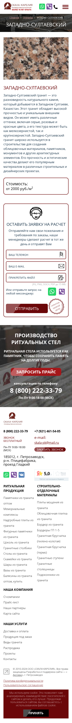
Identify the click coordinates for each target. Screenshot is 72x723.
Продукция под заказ (17, 637)
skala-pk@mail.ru (46, 442)
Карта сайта (11, 613)
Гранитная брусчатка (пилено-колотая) (51, 538)
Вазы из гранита (14, 570)
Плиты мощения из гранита (50, 505)
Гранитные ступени (50, 558)
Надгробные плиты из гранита (18, 522)
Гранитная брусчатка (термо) (51, 549)
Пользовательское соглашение (23, 685)
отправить (27, 308)
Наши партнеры (14, 608)
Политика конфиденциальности (23, 680)
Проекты (9, 653)
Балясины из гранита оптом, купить (17, 578)
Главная (14, 18)
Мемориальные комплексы (14, 511)
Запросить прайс (36, 372)
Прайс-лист (11, 602)
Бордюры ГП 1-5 (48, 530)
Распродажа (11, 648)
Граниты (28, 18)
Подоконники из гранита (48, 577)
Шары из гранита (15, 564)
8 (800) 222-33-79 (36, 390)
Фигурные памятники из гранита (17, 534)
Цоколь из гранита (16, 542)
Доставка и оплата (15, 631)
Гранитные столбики (17, 548)
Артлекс (17, 674)
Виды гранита (12, 642)
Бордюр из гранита (50, 524)
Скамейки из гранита (17, 559)
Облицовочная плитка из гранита (52, 516)
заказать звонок (50, 449)
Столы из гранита (15, 553)
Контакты (9, 659)
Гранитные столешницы (45, 566)
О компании (11, 597)
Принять (36, 713)
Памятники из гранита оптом (18, 500)
